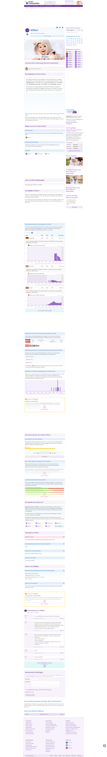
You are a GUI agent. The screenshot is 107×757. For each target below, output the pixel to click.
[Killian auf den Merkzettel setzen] (62, 27)
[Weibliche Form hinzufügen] (63, 537)
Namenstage (28, 742)
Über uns (51, 755)
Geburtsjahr (69, 146)
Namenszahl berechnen (31, 748)
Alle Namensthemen (50, 729)
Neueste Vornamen (30, 733)
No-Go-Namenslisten (50, 748)
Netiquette (48, 751)
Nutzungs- (36, 689)
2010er (70, 56)
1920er (79, 58)
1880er (79, 67)
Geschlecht (69, 144)
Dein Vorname (69, 142)
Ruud (50, 705)
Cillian (45, 113)
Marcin (35, 705)
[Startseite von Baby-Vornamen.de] (31, 4)
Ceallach (36, 113)
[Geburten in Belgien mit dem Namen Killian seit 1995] (35, 346)
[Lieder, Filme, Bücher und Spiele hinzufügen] (63, 583)
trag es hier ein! (30, 587)
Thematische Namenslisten (51, 725)
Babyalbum (48, 749)
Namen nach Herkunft (30, 729)
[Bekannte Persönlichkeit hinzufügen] (63, 571)
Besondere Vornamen (50, 727)
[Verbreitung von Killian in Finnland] (38, 346)
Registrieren (46, 3)
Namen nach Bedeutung (51, 724)
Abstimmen (44, 456)
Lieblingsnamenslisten (50, 746)
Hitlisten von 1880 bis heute (71, 729)
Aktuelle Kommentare (50, 742)
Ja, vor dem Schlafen (71, 202)
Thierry (55, 705)
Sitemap (60, 755)
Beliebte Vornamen (70, 722)
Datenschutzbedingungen (45, 689)
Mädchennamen (29, 724)
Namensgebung (49, 722)
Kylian (48, 113)
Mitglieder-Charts (69, 730)
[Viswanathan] (71, 114)
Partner (56, 755)
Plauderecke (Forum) (50, 743)
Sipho (52, 705)
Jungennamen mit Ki (44, 714)
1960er (70, 67)
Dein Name (27, 679)
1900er (79, 62)
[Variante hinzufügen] (63, 544)
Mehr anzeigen (58, 526)
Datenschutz (67, 755)
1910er (79, 60)
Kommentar (27, 681)
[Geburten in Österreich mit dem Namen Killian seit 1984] (26, 346)
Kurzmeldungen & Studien (31, 746)
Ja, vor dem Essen (71, 201)
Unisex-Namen (29, 725)
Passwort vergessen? (52, 3)
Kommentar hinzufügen (34, 612)
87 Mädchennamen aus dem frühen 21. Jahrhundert (73, 171)
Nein (68, 204)
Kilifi (29, 560)
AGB (63, 755)
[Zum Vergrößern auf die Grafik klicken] (44, 387)
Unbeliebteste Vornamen (71, 732)
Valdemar (60, 705)
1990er (70, 60)
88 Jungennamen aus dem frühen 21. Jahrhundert (73, 189)
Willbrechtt (26, 706)
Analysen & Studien (30, 743)
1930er (79, 56)
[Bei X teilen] (60, 27)
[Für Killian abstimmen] (49, 36)
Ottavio (43, 705)
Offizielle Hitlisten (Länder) (71, 725)
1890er (79, 64)
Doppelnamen (29, 727)
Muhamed (39, 705)
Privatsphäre (73, 755)
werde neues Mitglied (30, 676)
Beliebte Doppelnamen (70, 724)
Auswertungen (29, 745)
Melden (63, 618)
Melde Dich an (59, 675)
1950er (79, 51)
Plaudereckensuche (50, 745)
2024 (70, 51)
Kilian (60, 79)
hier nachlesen (49, 230)
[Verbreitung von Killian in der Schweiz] (29, 346)
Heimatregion (69, 148)
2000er (70, 58)
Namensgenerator (29, 732)
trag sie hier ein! (52, 539)
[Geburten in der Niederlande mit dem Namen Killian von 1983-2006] (32, 346)
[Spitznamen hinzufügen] (63, 551)
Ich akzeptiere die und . (39, 689)
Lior (32, 705)
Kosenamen (48, 730)
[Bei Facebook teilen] (57, 27)
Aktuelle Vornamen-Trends (71, 733)
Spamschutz (27, 692)
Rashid (47, 705)
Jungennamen (29, 722)
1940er (79, 54)
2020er (70, 54)
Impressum (79, 755)
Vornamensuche (29, 730)
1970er (70, 64)
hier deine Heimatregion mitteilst (55, 365)
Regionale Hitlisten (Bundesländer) (73, 727)
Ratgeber (48, 732)
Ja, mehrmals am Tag (71, 200)
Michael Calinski (37, 68)
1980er (70, 62)
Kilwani (33, 560)
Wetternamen (29, 749)
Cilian (42, 113)
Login (50, 2)
